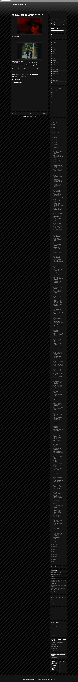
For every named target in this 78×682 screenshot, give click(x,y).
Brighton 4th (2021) (57, 242)
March (55, 144)
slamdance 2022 (23, 76)
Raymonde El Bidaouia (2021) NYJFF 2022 (57, 491)
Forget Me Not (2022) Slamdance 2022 (57, 209)
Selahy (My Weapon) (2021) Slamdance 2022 (57, 239)
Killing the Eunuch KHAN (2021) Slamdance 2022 (58, 221)
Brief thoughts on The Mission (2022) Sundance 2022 (57, 340)
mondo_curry (55, 80)
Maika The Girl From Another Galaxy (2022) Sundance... (58, 404)
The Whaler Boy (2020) (57, 508)
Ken (52, 104)
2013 (54, 557)
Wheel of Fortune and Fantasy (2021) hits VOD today (57, 472)
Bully (53, 44)
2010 (54, 562)
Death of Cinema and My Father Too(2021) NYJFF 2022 (58, 527)
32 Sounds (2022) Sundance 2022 (56, 275)
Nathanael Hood (56, 60)
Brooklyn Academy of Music (56, 572)
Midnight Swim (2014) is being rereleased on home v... (58, 334)
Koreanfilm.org (54, 633)
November (56, 130)
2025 (54, 122)
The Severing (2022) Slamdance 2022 (57, 224)
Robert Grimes (55, 69)
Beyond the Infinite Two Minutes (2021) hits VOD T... (57, 386)
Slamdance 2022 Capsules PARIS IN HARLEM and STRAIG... (57, 185)
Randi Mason (55, 64)
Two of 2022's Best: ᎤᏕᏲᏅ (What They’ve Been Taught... (58, 445)
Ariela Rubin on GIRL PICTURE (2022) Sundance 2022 (57, 327)
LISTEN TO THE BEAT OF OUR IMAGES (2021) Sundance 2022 (58, 457)
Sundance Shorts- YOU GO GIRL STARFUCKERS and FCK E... (57, 437)
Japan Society (54, 583)
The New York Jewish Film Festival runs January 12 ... (57, 534)
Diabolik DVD (53, 644)
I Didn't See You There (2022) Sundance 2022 (58, 337)
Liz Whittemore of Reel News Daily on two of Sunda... (57, 291)
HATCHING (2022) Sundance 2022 (57, 319)
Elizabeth (54, 49)
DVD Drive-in (53, 629)
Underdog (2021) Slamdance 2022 (57, 257)
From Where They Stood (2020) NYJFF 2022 (58, 493)
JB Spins (53, 613)
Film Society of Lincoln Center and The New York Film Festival (58, 581)
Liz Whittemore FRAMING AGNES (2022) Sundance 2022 (58, 162)
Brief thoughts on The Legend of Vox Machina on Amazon (58, 433)
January (55, 147)
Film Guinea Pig (54, 611)
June (55, 139)
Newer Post (14, 113)
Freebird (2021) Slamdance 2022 (57, 149)
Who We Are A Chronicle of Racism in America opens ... (58, 506)
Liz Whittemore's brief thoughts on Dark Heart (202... (58, 200)
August (55, 135)
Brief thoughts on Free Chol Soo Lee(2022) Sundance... (57, 382)
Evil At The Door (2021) (57, 440)
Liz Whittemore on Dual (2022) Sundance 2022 (58, 170)
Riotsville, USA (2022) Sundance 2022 (57, 427)
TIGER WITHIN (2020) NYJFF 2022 (57, 469)
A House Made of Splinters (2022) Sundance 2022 (57, 264)
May (55, 140)
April (55, 142)
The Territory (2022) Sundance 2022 (57, 282)
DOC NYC (53, 576)
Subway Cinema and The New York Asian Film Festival (58, 589)
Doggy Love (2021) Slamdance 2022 (57, 191)
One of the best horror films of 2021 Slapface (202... (58, 156)
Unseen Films (18, 4)
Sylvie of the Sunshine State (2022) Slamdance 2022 (57, 232)
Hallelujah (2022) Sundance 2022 (56, 461)
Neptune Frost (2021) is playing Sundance (58, 464)
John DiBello (55, 53)
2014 (54, 556)
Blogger (54, 679)
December (56, 129)
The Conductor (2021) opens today (57, 270)
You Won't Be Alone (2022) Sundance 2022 (58, 322)
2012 (54, 559)
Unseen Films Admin (56, 75)
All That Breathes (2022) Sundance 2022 (58, 401)
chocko (54, 78)
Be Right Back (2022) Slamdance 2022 (57, 227)
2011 (54, 561)
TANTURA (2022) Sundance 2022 (56, 443)
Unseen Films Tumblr (55, 114)
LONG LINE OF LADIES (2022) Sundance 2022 (58, 454)
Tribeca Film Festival (55, 591)
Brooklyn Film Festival (55, 574)
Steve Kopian (55, 73)
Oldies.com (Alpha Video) (56, 646)
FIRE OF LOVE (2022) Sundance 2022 (57, 379)
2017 (54, 551)
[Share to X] (34, 74)
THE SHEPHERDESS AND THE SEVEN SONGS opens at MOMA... (57, 512)
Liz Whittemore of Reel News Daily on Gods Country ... (57, 353)
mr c (53, 82)
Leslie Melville (55, 58)
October (55, 132)
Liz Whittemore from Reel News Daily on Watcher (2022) (58, 398)
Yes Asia (53, 650)
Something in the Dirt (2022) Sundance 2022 (58, 288)
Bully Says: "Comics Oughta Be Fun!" (58, 597)
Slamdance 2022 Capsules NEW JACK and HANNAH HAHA (58, 180)
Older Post (45, 113)
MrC (52, 108)
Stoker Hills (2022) (57, 501)
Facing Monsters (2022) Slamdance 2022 (58, 198)
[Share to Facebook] (36, 74)
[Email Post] (30, 74)
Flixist (52, 631)
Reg (53, 67)
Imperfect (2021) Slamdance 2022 (57, 248)
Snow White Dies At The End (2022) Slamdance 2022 (58, 152)
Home (30, 113)
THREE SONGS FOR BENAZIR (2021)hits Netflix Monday (57, 418)
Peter (52, 110)
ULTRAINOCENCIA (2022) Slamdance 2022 (57, 173)
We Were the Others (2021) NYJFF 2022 (57, 486)
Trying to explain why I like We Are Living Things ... (58, 160)
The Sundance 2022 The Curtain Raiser (58, 481)
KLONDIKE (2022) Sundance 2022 (57, 331)
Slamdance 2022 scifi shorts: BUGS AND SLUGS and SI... (57, 244)
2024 (54, 124)
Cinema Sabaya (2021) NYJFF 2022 (57, 478)
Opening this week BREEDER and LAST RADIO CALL (57, 520)
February (55, 145)
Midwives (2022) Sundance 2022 (56, 267)
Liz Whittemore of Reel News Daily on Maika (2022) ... (57, 297)
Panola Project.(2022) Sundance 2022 (57, 449)
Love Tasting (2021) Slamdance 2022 (57, 251)
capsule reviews (17, 76)
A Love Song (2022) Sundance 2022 (57, 390)
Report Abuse (54, 566)
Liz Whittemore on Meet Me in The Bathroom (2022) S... (58, 316)
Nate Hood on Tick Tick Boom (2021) (57, 500)
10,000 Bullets (54, 624)
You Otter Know (54, 603)
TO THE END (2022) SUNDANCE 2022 (57, 357)
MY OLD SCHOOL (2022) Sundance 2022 (58, 305)
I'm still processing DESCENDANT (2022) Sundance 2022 (58, 278)
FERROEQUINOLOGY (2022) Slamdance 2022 (57, 253)
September (56, 134)
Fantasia (53, 578)
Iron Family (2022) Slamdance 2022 (57, 236)
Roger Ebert (53, 635)
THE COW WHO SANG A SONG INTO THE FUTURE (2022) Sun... (58, 301)
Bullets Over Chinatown (55, 609)
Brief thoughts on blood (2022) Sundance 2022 (58, 325)
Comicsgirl (53, 599)
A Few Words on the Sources (57, 642)
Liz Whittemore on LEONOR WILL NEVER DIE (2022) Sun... (58, 194)
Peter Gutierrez (55, 62)
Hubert (54, 51)
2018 (54, 549)
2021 (54, 544)
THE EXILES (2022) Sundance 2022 (57, 344)
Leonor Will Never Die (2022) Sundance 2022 (58, 412)
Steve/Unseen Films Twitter (56, 88)
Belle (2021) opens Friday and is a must (58, 516)
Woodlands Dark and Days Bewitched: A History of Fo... (57, 541)
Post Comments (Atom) (32, 116)
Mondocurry (53, 106)
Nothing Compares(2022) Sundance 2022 (58, 422)
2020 (54, 546)
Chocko (52, 94)
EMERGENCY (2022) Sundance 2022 (57, 377)
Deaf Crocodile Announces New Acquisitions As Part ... (58, 496)
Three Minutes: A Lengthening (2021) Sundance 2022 (57, 347)
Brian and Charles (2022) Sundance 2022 (58, 374)
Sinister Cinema (54, 648)
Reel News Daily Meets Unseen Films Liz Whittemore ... (57, 370)
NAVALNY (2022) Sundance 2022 (56, 211)
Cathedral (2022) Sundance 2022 (56, 359)
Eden (54, 47)
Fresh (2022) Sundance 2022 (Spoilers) (58, 430)
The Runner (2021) (57, 488)
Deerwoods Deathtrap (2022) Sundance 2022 (58, 475)
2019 (54, 547)
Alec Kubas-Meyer (56, 42)
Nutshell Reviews (54, 615)
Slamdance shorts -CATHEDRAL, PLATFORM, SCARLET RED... (58, 205)
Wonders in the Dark (55, 617)
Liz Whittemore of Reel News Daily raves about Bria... (58, 284)
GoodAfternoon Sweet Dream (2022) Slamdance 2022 (57, 217)
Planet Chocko (54, 112)
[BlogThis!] (33, 74)
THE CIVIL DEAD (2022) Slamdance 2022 (58, 188)
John (52, 102)
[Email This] (32, 74)
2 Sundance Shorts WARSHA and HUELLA (58, 452)
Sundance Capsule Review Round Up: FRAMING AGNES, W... (58, 260)
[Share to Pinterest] (37, 74)
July (54, 137)
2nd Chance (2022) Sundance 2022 (57, 310)
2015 (54, 554)
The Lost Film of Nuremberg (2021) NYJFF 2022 (57, 530)
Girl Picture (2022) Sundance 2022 (57, 295)
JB (51, 100)
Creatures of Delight (55, 657)
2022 (54, 127)
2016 (54, 552)
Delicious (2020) (56, 503)
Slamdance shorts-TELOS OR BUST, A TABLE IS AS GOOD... (58, 166)
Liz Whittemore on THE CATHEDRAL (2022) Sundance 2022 (57, 176)
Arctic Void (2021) (56, 518)
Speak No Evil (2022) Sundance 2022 (57, 395)
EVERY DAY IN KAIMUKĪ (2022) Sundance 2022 (58, 365)
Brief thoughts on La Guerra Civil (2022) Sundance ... (57, 414)
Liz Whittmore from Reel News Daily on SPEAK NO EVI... (58, 408)
